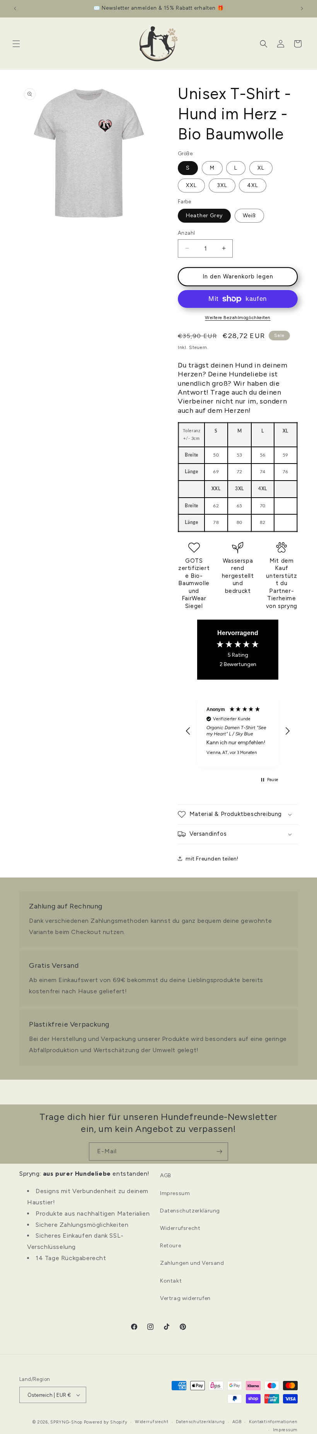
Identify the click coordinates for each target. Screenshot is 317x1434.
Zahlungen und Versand (192, 1263)
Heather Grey (204, 215)
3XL (222, 185)
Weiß (249, 215)
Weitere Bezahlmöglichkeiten (238, 317)
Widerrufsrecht (180, 1228)
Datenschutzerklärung (190, 1210)
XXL (191, 185)
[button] (16, 43)
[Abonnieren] (219, 1151)
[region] (238, 731)
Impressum (175, 1193)
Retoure (170, 1245)
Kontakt (171, 1281)
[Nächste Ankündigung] (301, 8)
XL (260, 168)
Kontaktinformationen (273, 1421)
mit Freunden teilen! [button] (212, 858)
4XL (252, 185)
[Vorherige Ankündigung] (15, 8)
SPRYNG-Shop (66, 1422)
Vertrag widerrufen (185, 1298)
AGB (165, 1175)
